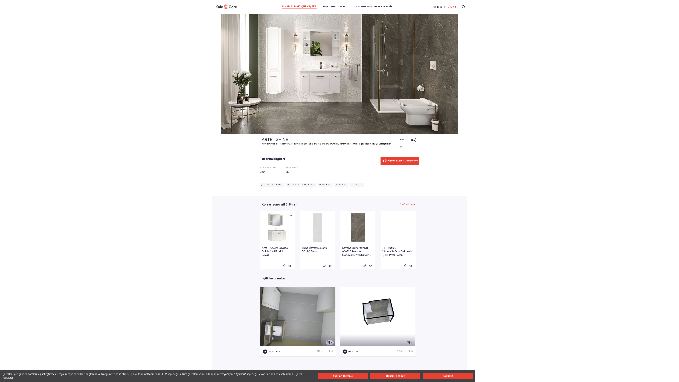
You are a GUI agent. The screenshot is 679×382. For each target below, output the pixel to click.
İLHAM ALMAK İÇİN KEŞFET (299, 6)
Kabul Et (448, 376)
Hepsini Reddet (395, 376)
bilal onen (274, 352)
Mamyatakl (354, 352)
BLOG (437, 7)
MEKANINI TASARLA (335, 6)
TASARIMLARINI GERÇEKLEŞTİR (373, 6)
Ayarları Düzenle (343, 376)
